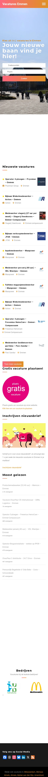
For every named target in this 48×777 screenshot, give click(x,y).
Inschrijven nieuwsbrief (11, 467)
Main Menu (44, 4)
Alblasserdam (29, 772)
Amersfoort (39, 775)
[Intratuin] (11, 687)
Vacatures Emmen (14, 4)
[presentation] (2, 695)
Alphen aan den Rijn (25, 775)
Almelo (7, 775)
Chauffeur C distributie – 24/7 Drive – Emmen (21, 558)
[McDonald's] (36, 687)
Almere (13, 775)
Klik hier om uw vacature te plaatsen (17, 408)
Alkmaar (39, 772)
